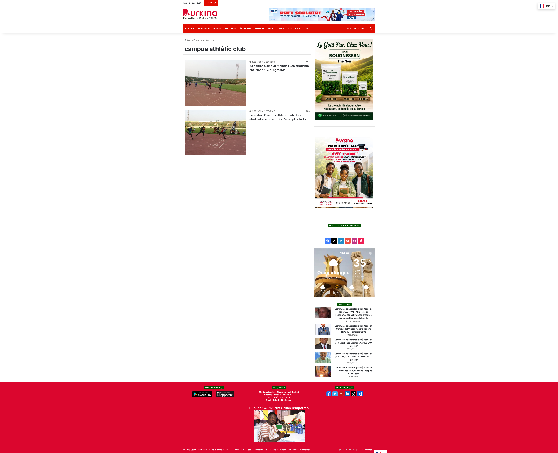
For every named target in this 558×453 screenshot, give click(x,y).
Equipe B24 (288, 394)
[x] (335, 395)
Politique (230, 28)
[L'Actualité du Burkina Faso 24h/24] (200, 14)
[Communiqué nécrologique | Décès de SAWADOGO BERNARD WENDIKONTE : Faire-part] (323, 357)
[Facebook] (328, 395)
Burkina (202, 28)
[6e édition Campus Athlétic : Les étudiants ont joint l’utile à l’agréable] (215, 83)
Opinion (259, 28)
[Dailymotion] (360, 395)
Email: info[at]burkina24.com (279, 400)
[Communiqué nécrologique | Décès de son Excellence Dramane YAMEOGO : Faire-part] (323, 343)
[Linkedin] (347, 395)
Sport (271, 28)
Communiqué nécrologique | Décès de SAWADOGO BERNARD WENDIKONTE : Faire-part (353, 356)
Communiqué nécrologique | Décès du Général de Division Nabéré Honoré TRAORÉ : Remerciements (354, 329)
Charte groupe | (284, 392)
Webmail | (278, 394)
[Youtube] (341, 395)
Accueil (189, 28)
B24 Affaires (366, 449)
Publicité (268, 394)
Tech (281, 28)
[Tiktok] (353, 395)
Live (306, 28)
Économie (245, 28)
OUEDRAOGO (257, 62)
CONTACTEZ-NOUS (355, 28)
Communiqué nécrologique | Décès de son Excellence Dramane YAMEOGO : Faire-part (353, 342)
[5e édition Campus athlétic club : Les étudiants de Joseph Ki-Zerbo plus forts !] (215, 132)
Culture (293, 28)
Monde (217, 28)
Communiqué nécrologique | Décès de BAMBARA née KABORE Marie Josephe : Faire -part (353, 370)
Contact (295, 392)
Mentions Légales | (268, 392)
